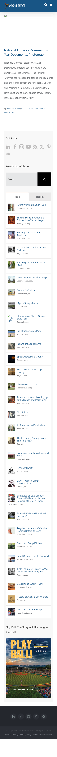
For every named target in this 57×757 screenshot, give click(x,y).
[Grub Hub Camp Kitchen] (11, 544)
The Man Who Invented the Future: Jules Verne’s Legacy (31, 219)
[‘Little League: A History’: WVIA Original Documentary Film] (11, 570)
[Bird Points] (11, 413)
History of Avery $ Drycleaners (32, 596)
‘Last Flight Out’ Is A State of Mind (31, 264)
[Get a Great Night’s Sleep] (11, 610)
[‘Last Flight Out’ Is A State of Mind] (11, 263)
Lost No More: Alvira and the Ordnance (31, 249)
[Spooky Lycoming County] (11, 358)
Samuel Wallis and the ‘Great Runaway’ (31, 514)
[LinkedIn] (8, 146)
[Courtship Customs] (11, 291)
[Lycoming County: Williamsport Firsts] (11, 454)
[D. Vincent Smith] (11, 469)
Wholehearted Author (37, 109)
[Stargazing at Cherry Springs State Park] (11, 317)
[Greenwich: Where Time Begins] (11, 278)
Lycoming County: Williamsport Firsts (33, 454)
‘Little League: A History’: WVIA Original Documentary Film (32, 570)
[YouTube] (28, 146)
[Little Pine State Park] (11, 385)
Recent (40, 197)
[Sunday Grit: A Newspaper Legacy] (11, 370)
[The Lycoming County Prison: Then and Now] (11, 439)
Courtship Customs (27, 290)
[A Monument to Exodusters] (11, 426)
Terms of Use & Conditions (42, 735)
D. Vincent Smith (25, 468)
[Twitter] (42, 146)
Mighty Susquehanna (27, 303)
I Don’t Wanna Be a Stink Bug (31, 205)
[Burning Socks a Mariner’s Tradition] (11, 233)
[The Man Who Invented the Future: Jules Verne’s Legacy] (11, 219)
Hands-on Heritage (11, 735)
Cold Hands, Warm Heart (29, 584)
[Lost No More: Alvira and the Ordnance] (11, 248)
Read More (8, 112)
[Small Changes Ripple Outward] (11, 557)
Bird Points (22, 412)
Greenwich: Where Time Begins (33, 277)
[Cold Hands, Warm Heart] (11, 585)
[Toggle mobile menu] (51, 4)
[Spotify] (44, 716)
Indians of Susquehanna (29, 344)
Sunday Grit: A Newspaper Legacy (30, 371)
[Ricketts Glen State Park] (11, 332)
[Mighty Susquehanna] (11, 304)
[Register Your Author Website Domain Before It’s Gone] (11, 529)
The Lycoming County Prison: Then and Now (32, 439)
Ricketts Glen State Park (29, 331)
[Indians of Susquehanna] (11, 345)
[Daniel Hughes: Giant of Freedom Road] (11, 482)
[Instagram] (21, 146)
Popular (17, 197)
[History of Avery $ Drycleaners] (11, 598)
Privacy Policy (25, 735)
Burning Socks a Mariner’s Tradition (30, 234)
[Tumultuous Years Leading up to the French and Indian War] (11, 398)
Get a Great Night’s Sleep (29, 609)
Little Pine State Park (27, 384)
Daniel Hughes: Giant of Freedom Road (28, 482)
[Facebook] (14, 146)
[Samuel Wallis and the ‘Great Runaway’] (11, 514)
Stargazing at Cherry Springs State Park (31, 317)
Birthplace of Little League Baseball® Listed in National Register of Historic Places (31, 498)
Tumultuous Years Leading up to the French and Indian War (32, 398)
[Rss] (35, 146)
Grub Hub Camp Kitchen (29, 543)
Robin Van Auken (13, 109)
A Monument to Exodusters (31, 425)
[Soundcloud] (8, 153)
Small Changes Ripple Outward (33, 556)
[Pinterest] (48, 146)
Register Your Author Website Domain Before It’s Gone (32, 529)
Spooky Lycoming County (30, 356)
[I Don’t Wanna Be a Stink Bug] (11, 206)
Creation (24, 109)
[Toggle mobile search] (45, 4)
